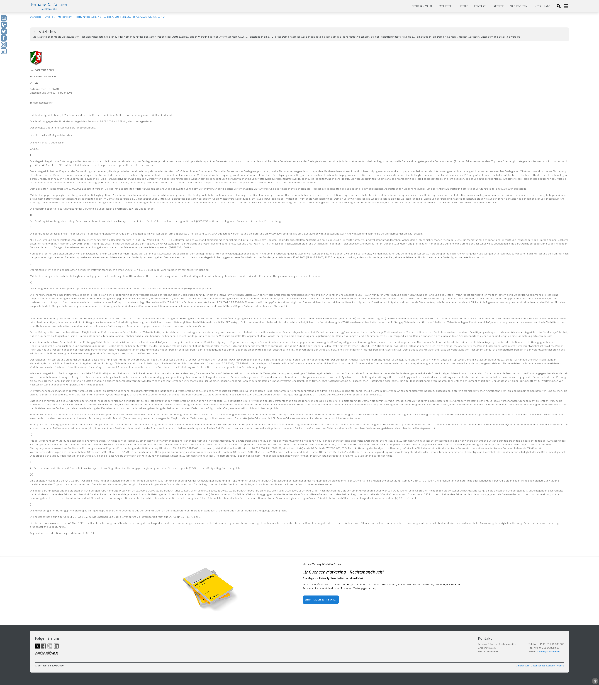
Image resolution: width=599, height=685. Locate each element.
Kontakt (480, 6)
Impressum (522, 665)
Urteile (463, 6)
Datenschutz (538, 665)
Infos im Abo (541, 6)
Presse (560, 665)
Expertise (445, 6)
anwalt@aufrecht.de (548, 651)
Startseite (35, 16)
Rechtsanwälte (422, 6)
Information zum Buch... (320, 599)
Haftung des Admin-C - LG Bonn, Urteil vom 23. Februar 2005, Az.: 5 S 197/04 (121, 16)
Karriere (498, 6)
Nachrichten (518, 6)
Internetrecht (64, 16)
